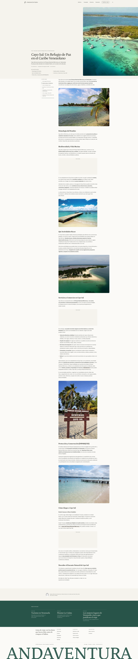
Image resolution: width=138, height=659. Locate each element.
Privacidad (90, 644)
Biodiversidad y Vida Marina (59, 71)
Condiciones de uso (99, 644)
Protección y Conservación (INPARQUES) (40, 74)
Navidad (58, 639)
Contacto (90, 633)
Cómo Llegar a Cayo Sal (46, 93)
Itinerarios (92, 2)
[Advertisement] (77, 167)
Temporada (97, 2)
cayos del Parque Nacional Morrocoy (70, 526)
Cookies (93, 644)
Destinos (79, 2)
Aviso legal (85, 644)
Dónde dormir (75, 633)
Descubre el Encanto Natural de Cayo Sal (48, 95)
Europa (58, 633)
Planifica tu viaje (105, 2)
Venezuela (35, 50)
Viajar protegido (76, 637)
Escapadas (86, 2)
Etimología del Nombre (36, 71)
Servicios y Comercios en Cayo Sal (60, 73)
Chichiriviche (86, 367)
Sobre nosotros (92, 631)
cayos (68, 83)
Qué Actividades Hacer (36, 73)
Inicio (32, 50)
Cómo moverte (75, 635)
